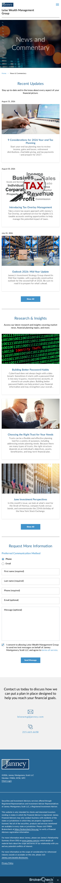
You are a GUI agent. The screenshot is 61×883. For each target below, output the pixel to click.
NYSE (18, 778)
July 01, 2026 (7, 233)
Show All (30, 299)
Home (4, 73)
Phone (9, 559)
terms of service (49, 650)
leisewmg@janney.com (30, 717)
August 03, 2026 (8, 169)
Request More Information (30, 546)
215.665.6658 (30, 732)
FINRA (12, 778)
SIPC (23, 778)
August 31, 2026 (8, 101)
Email (8, 564)
